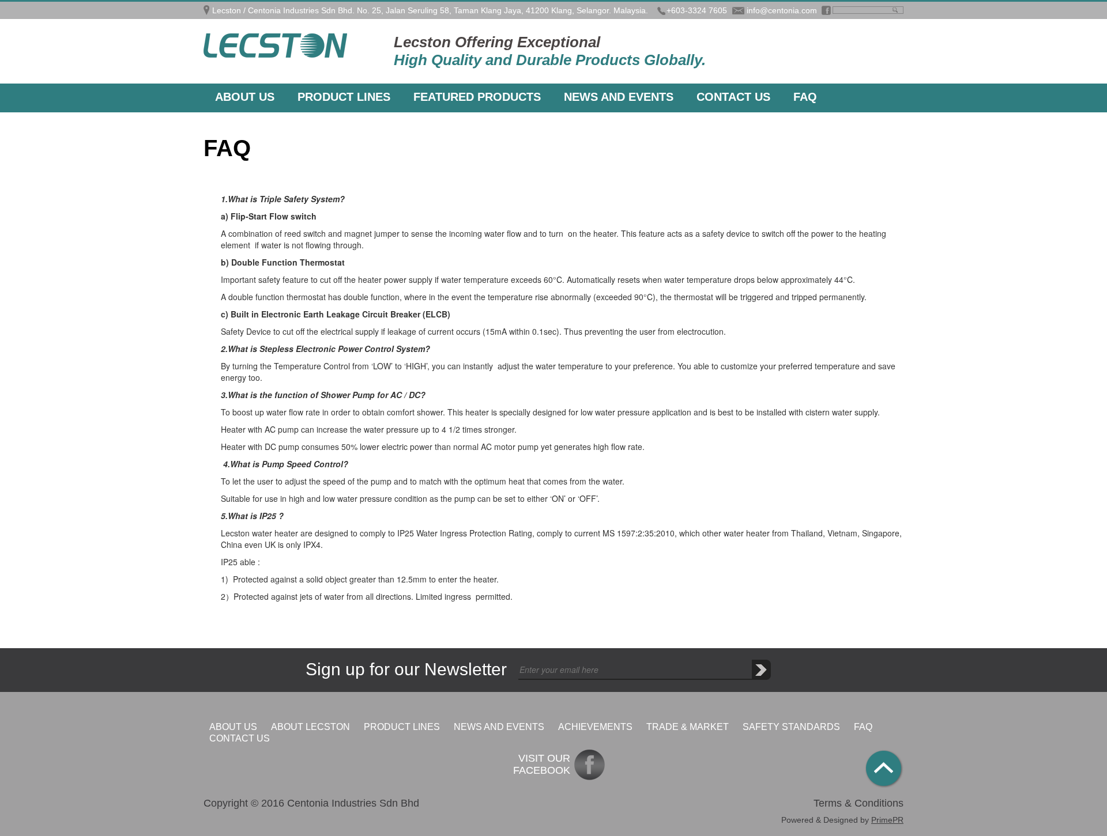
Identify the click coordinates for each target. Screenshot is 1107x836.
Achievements (595, 727)
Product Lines (344, 96)
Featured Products (477, 96)
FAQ (805, 96)
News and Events (618, 96)
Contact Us (733, 96)
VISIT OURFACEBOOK (541, 764)
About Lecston (310, 727)
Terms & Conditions (858, 803)
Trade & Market (687, 727)
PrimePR (887, 819)
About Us (244, 96)
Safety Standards (791, 727)
